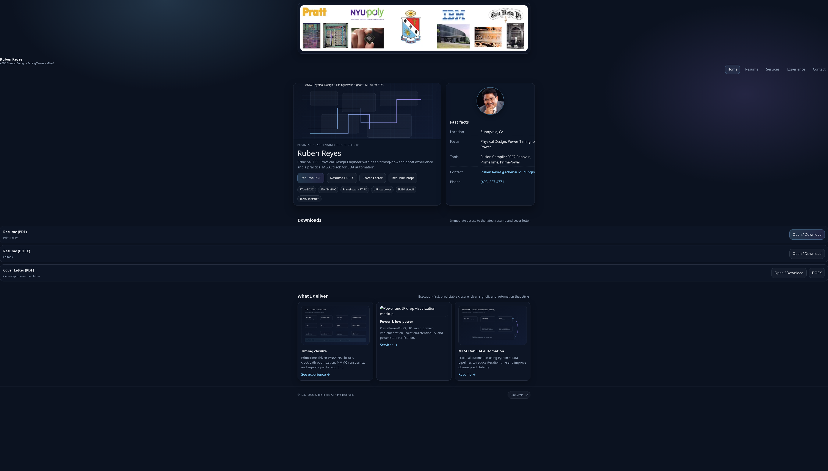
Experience (796, 69)
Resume (751, 69)
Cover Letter (373, 178)
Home (732, 69)
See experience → (315, 374)
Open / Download (807, 234)
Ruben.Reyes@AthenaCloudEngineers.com (515, 172)
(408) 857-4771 (492, 181)
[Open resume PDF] (490, 101)
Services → (388, 344)
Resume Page (403, 178)
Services (772, 69)
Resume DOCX (342, 178)
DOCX (817, 272)
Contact (819, 69)
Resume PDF (311, 178)
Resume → (467, 374)
